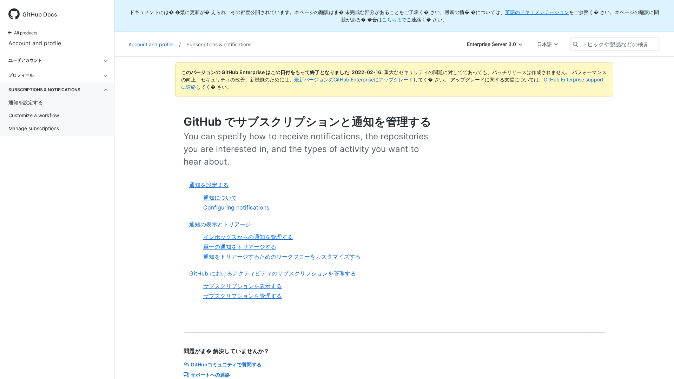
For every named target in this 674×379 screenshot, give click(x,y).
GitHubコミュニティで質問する (226, 364)
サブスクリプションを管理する (242, 295)
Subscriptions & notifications (218, 44)
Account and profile (34, 43)
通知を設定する (209, 184)
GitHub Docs (39, 14)
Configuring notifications (236, 207)
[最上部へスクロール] (659, 364)
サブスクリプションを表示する (242, 286)
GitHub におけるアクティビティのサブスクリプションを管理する (272, 273)
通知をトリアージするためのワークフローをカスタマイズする (282, 256)
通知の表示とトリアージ (220, 224)
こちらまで (394, 19)
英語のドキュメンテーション (537, 12)
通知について (220, 197)
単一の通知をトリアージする (239, 246)
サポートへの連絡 (210, 375)
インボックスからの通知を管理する (248, 236)
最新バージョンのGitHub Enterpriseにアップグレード (353, 79)
